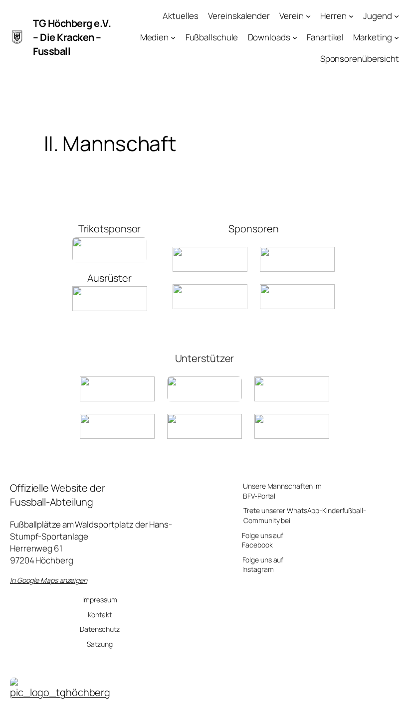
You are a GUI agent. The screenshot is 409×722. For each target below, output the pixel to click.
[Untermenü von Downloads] (294, 37)
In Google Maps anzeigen (48, 580)
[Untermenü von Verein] (308, 15)
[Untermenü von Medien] (173, 37)
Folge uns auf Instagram (263, 564)
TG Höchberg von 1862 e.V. (263, 709)
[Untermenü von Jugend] (396, 15)
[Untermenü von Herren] (351, 15)
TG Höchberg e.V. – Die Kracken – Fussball (72, 37)
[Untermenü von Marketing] (396, 37)
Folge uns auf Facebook (262, 540)
